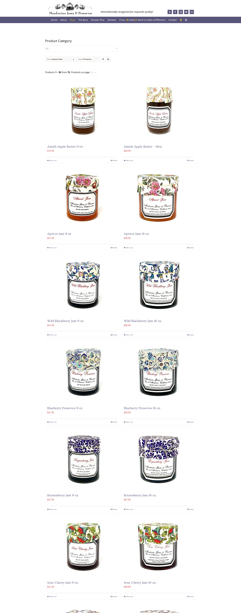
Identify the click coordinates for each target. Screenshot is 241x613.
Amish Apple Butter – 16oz (143, 146)
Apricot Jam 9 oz (59, 234)
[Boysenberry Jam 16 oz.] (159, 459)
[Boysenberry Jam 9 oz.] (82, 459)
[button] (186, 20)
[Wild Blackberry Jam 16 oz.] (159, 285)
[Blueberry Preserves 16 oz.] (159, 372)
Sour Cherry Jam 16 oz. (140, 582)
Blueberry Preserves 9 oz (64, 408)
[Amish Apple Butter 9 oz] (82, 110)
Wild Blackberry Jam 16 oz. (143, 321)
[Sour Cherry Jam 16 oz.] (159, 546)
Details (114, 160)
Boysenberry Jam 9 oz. (63, 495)
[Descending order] (73, 59)
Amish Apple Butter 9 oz (65, 146)
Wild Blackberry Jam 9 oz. (65, 321)
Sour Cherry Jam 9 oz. (63, 582)
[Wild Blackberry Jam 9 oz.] (82, 285)
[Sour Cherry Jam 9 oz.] (82, 546)
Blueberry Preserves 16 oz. (142, 408)
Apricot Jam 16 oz (136, 234)
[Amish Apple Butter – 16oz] (159, 110)
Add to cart (53, 160)
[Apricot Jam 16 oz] (159, 197)
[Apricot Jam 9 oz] (82, 197)
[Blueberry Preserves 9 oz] (82, 372)
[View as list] (108, 59)
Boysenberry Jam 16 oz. (140, 495)
